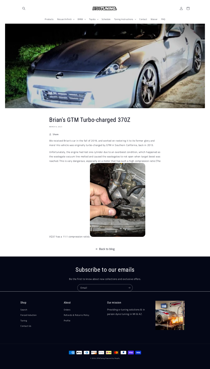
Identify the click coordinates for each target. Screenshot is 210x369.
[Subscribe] (129, 287)
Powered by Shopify (112, 358)
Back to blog (107, 249)
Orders (67, 309)
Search (23, 309)
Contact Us (25, 326)
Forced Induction (28, 315)
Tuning (23, 320)
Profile (67, 320)
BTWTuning (101, 358)
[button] (23, 8)
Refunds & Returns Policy (76, 315)
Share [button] (56, 134)
